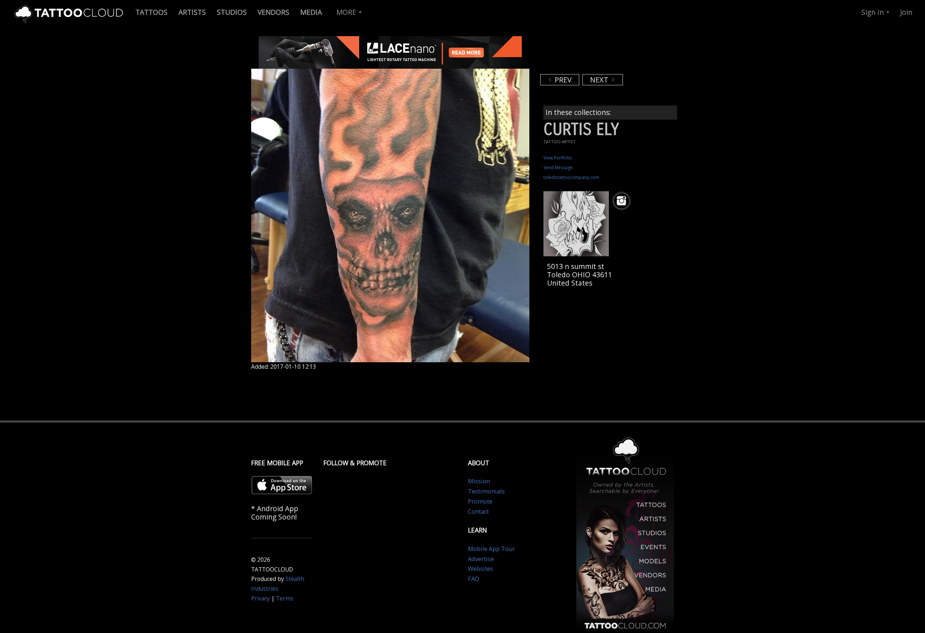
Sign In (873, 12)
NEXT (600, 80)
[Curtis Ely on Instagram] (622, 201)
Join (906, 12)
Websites (480, 569)
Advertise (481, 559)
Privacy (260, 598)
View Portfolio (557, 158)
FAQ (473, 579)
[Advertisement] (598, 54)
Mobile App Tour (491, 549)
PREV (562, 80)
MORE (347, 12)
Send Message (558, 167)
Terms (284, 598)
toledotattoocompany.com (571, 177)
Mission (479, 481)
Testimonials (486, 491)
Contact (478, 512)
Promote (480, 501)
